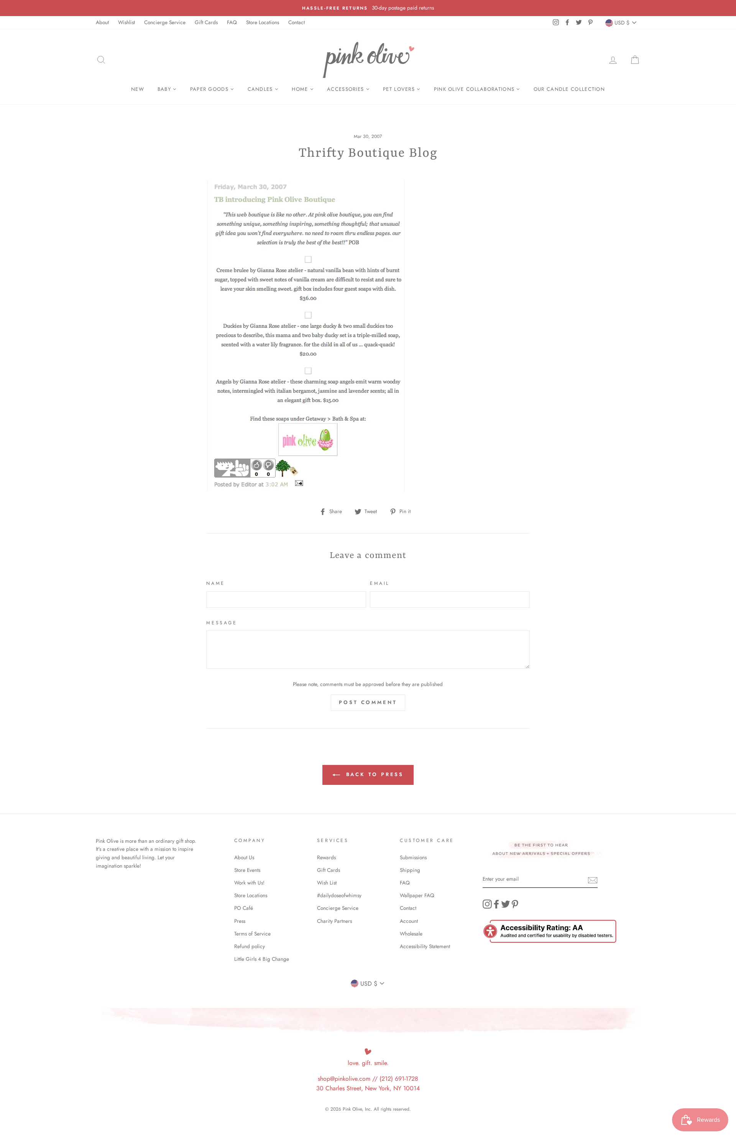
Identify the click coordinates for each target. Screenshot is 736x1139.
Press (239, 921)
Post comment (368, 702)
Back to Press (373, 774)
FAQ (232, 22)
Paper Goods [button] (210, 89)
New (137, 89)
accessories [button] (346, 89)
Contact (296, 22)
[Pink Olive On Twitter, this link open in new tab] (505, 904)
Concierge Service (165, 22)
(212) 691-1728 (399, 1078)
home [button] (301, 89)
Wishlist (126, 22)
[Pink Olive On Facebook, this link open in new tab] (496, 904)
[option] (368, 8)
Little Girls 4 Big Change (261, 959)
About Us (244, 857)
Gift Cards (206, 22)
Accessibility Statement (425, 946)
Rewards (326, 857)
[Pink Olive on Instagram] (487, 904)
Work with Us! (249, 882)
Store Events (247, 870)
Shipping (410, 870)
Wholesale (411, 933)
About (102, 22)
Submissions (413, 857)
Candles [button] (261, 89)
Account (409, 921)
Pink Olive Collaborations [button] (475, 89)
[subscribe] (593, 880)
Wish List (327, 882)
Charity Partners (334, 921)
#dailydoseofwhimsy (339, 895)
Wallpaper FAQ (417, 895)
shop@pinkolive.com (344, 1078)
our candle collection (569, 89)
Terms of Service (252, 933)
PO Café (243, 908)
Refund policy (249, 946)
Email (379, 583)
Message (221, 622)
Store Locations (262, 22)
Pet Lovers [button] (400, 89)
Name (215, 583)
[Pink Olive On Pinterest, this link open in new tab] (514, 904)
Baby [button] (165, 89)
